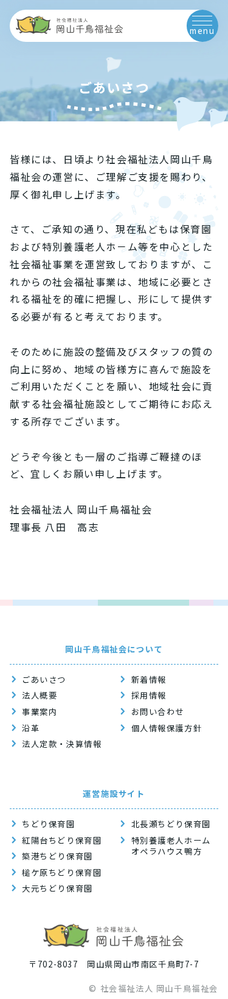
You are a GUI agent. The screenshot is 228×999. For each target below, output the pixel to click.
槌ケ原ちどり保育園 (62, 872)
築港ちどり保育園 (57, 856)
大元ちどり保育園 (57, 888)
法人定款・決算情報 (62, 744)
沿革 (31, 728)
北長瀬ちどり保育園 (171, 824)
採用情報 (149, 695)
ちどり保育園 (48, 824)
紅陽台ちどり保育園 (62, 840)
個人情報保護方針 (166, 728)
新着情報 (149, 679)
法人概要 (39, 695)
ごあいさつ (44, 679)
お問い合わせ (158, 711)
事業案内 (39, 711)
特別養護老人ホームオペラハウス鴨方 (171, 846)
